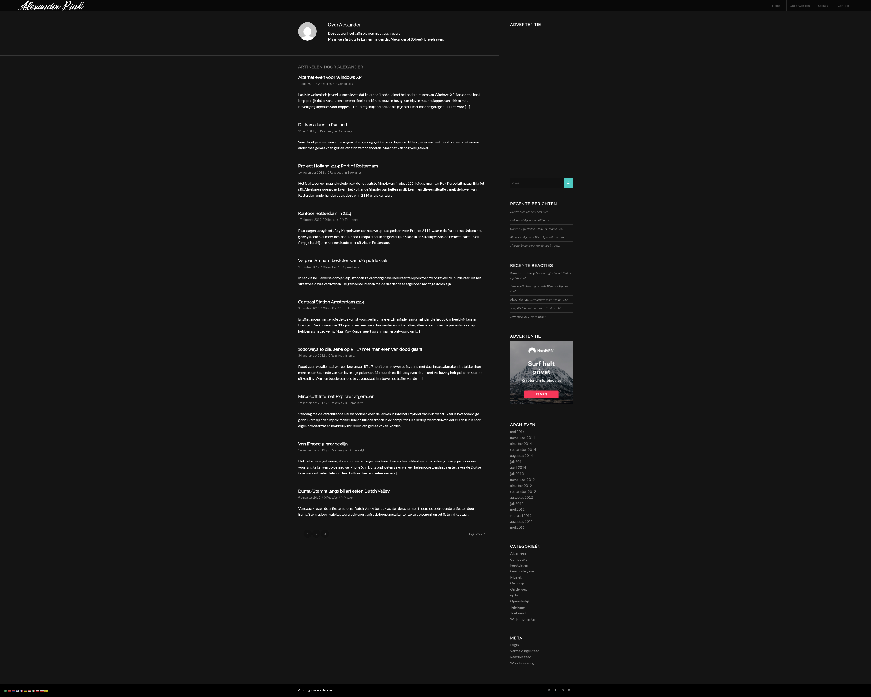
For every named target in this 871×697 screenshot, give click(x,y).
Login (514, 645)
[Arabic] (5, 690)
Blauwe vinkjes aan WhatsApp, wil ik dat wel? (538, 237)
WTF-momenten (523, 619)
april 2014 (518, 467)
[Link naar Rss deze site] (569, 689)
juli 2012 (517, 503)
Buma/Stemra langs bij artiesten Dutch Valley (344, 490)
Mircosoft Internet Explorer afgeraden (336, 396)
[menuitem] (776, 5)
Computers (345, 84)
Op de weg (345, 131)
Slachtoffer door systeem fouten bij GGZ (535, 245)
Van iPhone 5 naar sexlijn (323, 443)
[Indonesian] (30, 690)
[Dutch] (14, 690)
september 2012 (523, 491)
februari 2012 (521, 515)
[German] (26, 690)
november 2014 (522, 437)
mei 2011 (517, 527)
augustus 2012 (521, 497)
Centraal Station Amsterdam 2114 (331, 301)
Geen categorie (522, 571)
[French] (22, 690)
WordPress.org (522, 663)
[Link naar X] (549, 689)
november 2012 (522, 479)
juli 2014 (517, 461)
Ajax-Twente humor (533, 316)
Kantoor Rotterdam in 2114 (324, 213)
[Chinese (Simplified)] (9, 690)
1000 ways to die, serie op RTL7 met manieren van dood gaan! (360, 349)
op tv (351, 355)
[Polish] (38, 690)
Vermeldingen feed (524, 651)
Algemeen (518, 553)
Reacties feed (520, 657)
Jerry (513, 286)
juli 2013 (517, 473)
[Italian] (34, 690)
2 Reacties (325, 84)
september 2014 (523, 449)
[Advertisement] (541, 96)
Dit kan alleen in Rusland (322, 124)
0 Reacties (324, 131)
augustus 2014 (521, 455)
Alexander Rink (323, 690)
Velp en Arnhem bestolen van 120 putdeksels (343, 260)
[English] (18, 690)
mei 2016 (517, 431)
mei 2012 (517, 509)
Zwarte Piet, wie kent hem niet (529, 211)
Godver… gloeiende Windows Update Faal (536, 228)
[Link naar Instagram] (562, 689)
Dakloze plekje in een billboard (529, 220)
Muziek (348, 497)
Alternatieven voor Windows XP (330, 77)
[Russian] (42, 690)
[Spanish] (46, 690)
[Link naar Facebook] (555, 689)
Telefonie (517, 607)
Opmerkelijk (351, 267)
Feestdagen (519, 565)
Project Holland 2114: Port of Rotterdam (338, 165)
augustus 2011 (521, 521)
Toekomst (354, 172)
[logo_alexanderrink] (51, 5)
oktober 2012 (521, 485)
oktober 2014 (521, 443)
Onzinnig (517, 583)
